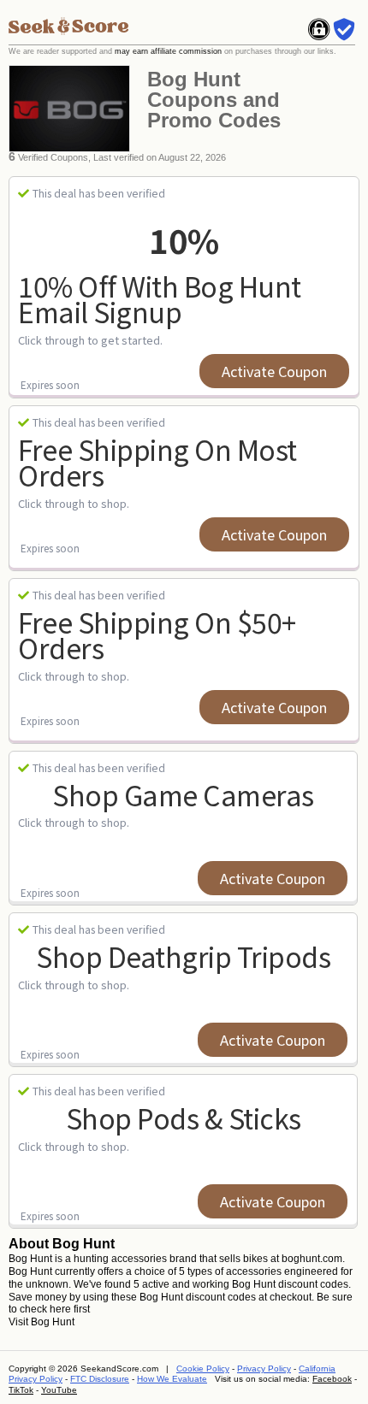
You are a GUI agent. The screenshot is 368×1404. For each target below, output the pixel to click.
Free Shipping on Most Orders (157, 462)
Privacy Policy (264, 1368)
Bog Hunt (52, 1322)
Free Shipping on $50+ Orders (157, 635)
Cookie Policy (202, 1368)
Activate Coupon (274, 371)
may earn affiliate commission (168, 51)
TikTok (21, 1390)
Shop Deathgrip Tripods (183, 956)
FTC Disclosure (99, 1378)
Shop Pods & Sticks (183, 1117)
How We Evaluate (172, 1378)
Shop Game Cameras (183, 794)
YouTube (59, 1390)
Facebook (332, 1378)
